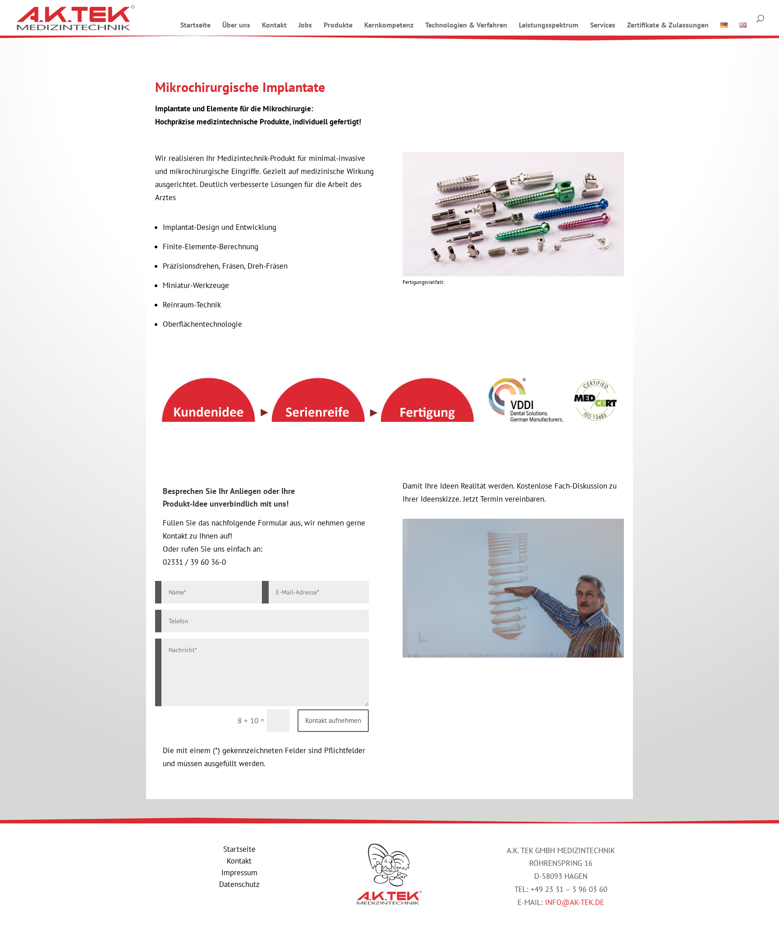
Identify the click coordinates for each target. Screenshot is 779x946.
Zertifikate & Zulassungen (668, 24)
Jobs (305, 24)
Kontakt (274, 24)
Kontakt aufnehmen (333, 720)
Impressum (239, 872)
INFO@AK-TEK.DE (574, 902)
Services (602, 24)
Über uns (236, 24)
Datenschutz (239, 884)
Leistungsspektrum (548, 24)
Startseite (195, 24)
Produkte (338, 24)
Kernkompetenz (388, 24)
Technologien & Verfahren (466, 24)
